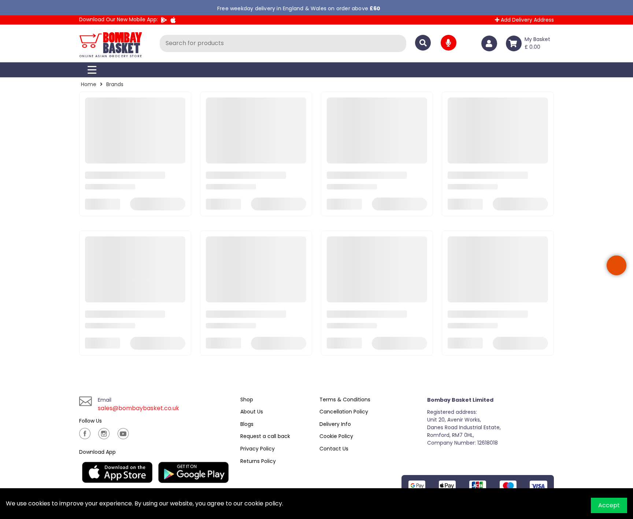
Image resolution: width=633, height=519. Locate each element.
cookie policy (263, 503)
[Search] (423, 43)
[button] (616, 265)
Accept (609, 505)
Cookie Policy (336, 436)
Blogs (246, 424)
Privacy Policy (257, 448)
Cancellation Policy (343, 411)
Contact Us (333, 448)
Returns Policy (258, 461)
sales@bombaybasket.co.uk (138, 408)
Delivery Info (335, 424)
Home (88, 84)
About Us (251, 411)
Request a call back (265, 436)
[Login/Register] (490, 43)
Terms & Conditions (344, 399)
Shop (246, 399)
